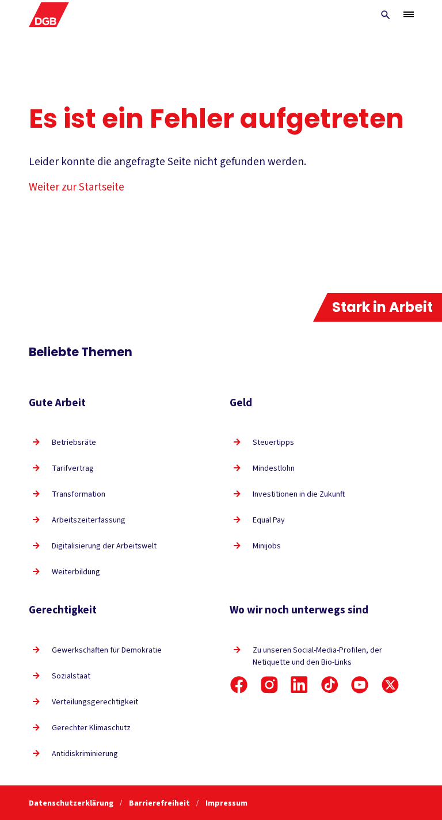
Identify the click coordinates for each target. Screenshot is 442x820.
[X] (390, 685)
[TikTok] (330, 685)
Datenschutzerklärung (72, 803)
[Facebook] (239, 685)
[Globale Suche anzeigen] (385, 14)
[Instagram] (269, 685)
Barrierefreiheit (160, 803)
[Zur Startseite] (49, 14)
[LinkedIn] (299, 685)
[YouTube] (359, 685)
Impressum (226, 803)
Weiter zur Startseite (76, 187)
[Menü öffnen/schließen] (408, 14)
